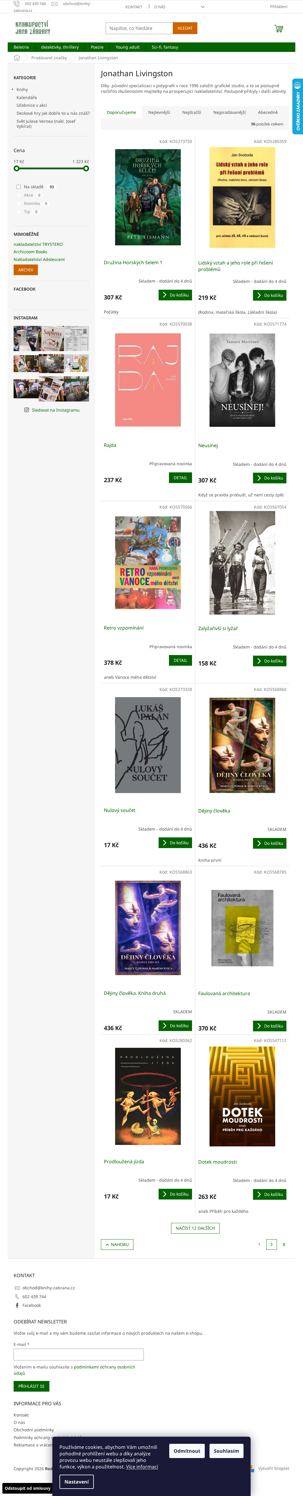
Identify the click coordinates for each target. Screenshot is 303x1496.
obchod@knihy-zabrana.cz (48, 1288)
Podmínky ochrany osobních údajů (48, 1437)
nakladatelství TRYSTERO (38, 244)
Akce (32, 195)
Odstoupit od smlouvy (28, 1488)
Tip (30, 211)
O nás (159, 6)
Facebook (31, 1305)
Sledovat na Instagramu (56, 410)
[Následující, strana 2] (271, 1244)
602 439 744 (34, 1296)
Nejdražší (191, 112)
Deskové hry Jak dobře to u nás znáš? (53, 113)
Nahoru (120, 1244)
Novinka (35, 203)
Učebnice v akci (32, 105)
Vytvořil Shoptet (273, 1468)
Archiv (25, 270)
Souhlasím (226, 1451)
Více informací (142, 1466)
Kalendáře (27, 97)
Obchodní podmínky (34, 1430)
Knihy (22, 89)
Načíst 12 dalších (195, 1228)
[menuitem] (21, 47)
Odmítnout (187, 1451)
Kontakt (133, 6)
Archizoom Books (30, 251)
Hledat (185, 28)
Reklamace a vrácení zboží (40, 1445)
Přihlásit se (31, 1386)
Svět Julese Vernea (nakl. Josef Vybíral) (46, 123)
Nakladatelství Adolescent (39, 259)
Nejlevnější (159, 112)
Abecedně (268, 112)
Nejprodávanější (229, 112)
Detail (180, 477)
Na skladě (39, 186)
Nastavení (77, 1482)
